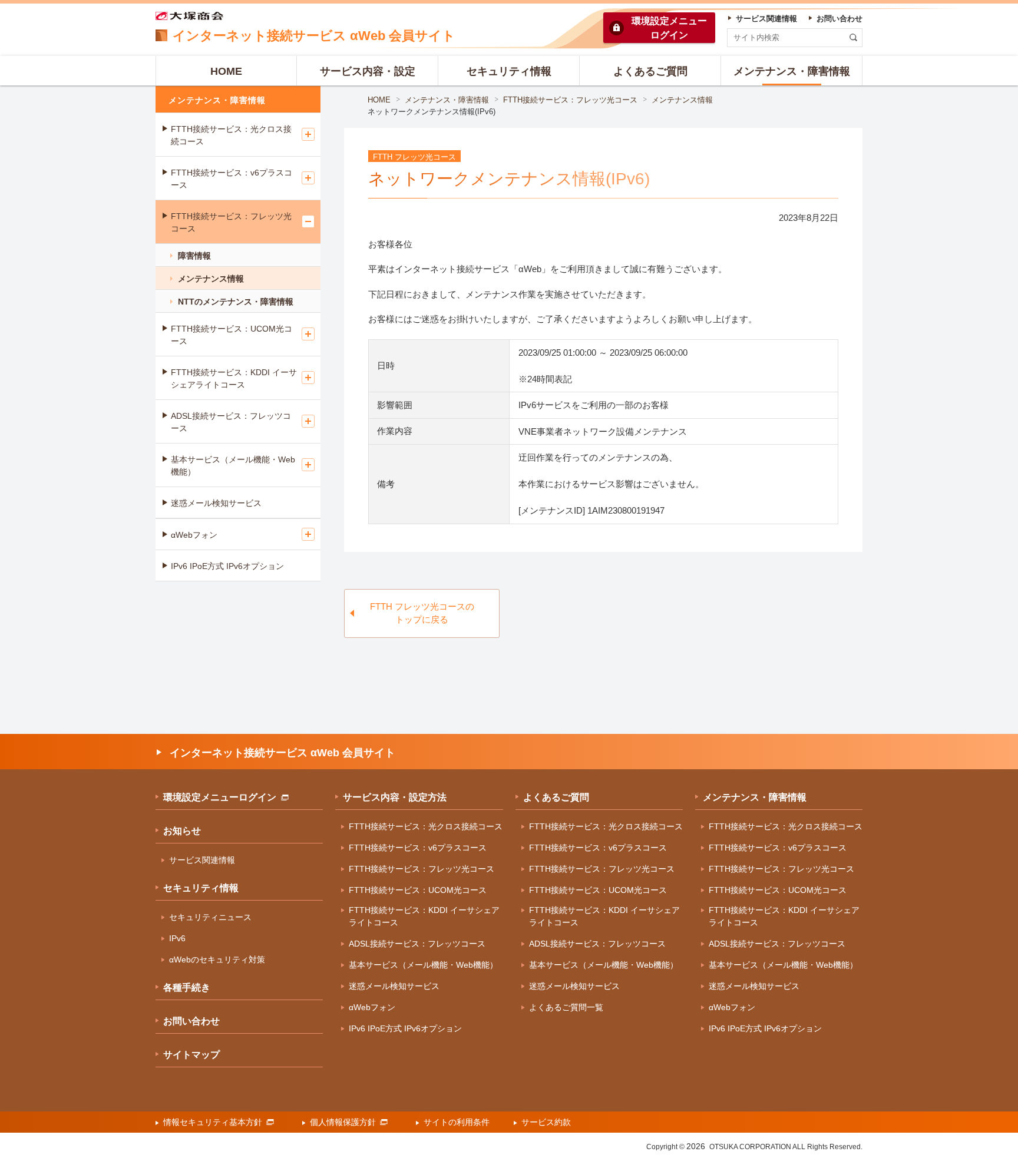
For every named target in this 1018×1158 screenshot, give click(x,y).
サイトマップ (191, 1055)
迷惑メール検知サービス (216, 503)
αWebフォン (194, 535)
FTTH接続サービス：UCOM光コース (231, 335)
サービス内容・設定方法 (395, 797)
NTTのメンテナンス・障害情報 (235, 301)
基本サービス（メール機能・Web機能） (233, 466)
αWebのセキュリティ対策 (217, 959)
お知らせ (182, 831)
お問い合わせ (191, 1021)
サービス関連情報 (202, 860)
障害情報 (194, 255)
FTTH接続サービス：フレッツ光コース (570, 99)
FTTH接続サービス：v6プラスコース (231, 179)
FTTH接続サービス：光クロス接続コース (231, 135)
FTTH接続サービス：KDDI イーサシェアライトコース (234, 378)
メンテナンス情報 (682, 99)
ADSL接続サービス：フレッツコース (231, 422)
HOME (379, 99)
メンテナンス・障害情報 (447, 99)
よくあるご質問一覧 (566, 1007)
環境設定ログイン (669, 28)
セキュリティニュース (210, 917)
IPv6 (177, 938)
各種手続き (186, 987)
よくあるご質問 (556, 797)
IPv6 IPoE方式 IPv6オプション (227, 566)
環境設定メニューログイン (219, 797)
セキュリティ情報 (201, 888)
